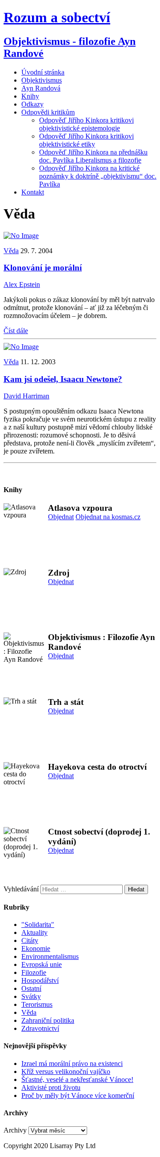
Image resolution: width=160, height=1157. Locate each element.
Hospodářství (40, 980)
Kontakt (32, 192)
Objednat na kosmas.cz (108, 517)
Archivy (15, 1130)
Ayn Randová (40, 88)
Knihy (30, 96)
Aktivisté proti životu (50, 1087)
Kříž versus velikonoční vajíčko (65, 1071)
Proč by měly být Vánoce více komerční (77, 1095)
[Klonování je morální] (21, 235)
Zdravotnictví (40, 1028)
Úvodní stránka (42, 72)
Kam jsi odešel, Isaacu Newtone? (63, 379)
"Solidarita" (37, 924)
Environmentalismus (50, 956)
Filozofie (33, 972)
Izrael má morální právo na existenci (72, 1063)
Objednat (61, 517)
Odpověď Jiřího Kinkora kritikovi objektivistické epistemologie (86, 124)
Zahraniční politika (47, 1020)
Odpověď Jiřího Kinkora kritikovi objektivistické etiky (86, 140)
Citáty (29, 940)
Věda (11, 250)
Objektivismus (41, 80)
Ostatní (31, 988)
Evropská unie (41, 964)
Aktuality (34, 932)
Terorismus (36, 1004)
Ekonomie (35, 948)
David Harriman (26, 396)
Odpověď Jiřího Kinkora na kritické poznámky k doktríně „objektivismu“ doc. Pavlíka (97, 176)
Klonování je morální (43, 267)
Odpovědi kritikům (48, 112)
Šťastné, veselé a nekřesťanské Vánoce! (77, 1079)
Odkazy (32, 104)
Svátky (31, 996)
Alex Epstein (22, 284)
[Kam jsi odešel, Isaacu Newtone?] (21, 346)
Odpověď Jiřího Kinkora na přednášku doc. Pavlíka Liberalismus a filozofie (93, 156)
